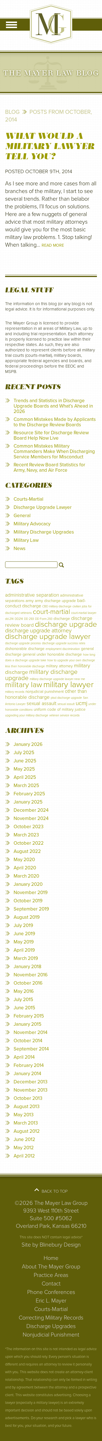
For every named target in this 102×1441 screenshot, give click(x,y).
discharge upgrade (66, 624)
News (20, 548)
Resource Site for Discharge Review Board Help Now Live (51, 435)
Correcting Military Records (51, 1317)
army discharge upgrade (55, 600)
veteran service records (64, 715)
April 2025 (25, 777)
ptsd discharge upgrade (66, 698)
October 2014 (28, 1041)
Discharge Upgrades (51, 1326)
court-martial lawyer (83, 613)
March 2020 (26, 876)
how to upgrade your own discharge (71, 660)
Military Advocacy (32, 524)
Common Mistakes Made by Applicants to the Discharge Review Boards (55, 422)
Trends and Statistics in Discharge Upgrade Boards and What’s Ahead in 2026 (53, 406)
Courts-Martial (28, 499)
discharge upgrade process (23, 643)
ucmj (81, 703)
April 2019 (24, 950)
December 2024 (31, 810)
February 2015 (29, 1016)
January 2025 (28, 802)
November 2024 (31, 818)
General (22, 516)
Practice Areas (51, 1275)
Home (51, 1258)
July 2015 (23, 999)
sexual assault (41, 703)
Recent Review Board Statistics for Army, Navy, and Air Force (49, 467)
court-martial (51, 612)
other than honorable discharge (46, 694)
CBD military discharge (56, 606)
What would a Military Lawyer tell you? (50, 146)
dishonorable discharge (24, 648)
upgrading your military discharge (26, 715)
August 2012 (27, 1131)
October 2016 (28, 983)
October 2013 (28, 1098)
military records (14, 692)
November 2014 (30, 1032)
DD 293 (29, 619)
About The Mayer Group (51, 1266)
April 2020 (25, 868)
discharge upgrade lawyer (48, 636)
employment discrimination (63, 649)
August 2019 (27, 917)
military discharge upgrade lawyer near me (57, 679)
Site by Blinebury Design (51, 1244)
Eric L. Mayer (51, 1300)
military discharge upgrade (41, 675)
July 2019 (23, 925)
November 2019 (31, 892)
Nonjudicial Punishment (51, 1334)
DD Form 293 (43, 619)
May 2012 (24, 1148)
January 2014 (27, 1074)
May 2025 (24, 769)
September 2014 (31, 1049)
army (30, 600)
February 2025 (29, 794)
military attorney (59, 666)
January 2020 (28, 884)
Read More (53, 245)
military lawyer (68, 684)
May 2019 (24, 942)
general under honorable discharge (52, 654)
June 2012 (24, 1139)
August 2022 (27, 851)
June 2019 (24, 934)
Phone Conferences (51, 1292)
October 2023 (28, 827)
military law (23, 684)
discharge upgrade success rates (63, 643)
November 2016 (31, 975)
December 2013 (30, 1082)
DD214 (19, 619)
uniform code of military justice (60, 709)
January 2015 (27, 1024)
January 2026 (28, 744)
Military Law (26, 540)
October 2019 (28, 901)
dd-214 (9, 619)
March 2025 (26, 785)
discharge (62, 618)
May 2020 (24, 860)
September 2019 (31, 909)
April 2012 (24, 1156)
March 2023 (26, 835)
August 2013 (26, 1106)
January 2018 (27, 967)
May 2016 (24, 991)
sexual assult (66, 704)
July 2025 (24, 753)
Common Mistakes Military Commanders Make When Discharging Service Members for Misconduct (54, 451)
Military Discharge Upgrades (44, 532)
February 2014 (29, 1065)
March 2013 (26, 1123)
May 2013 (23, 1115)
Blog (12, 112)
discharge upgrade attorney (38, 630)
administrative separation (32, 595)
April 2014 (24, 1057)
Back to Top (55, 1191)
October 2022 (29, 843)
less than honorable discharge (25, 666)
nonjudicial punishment (45, 691)
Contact (51, 1283)
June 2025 (25, 761)
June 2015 (24, 1008)
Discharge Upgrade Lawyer (43, 507)
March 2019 (26, 958)
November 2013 (30, 1090)
